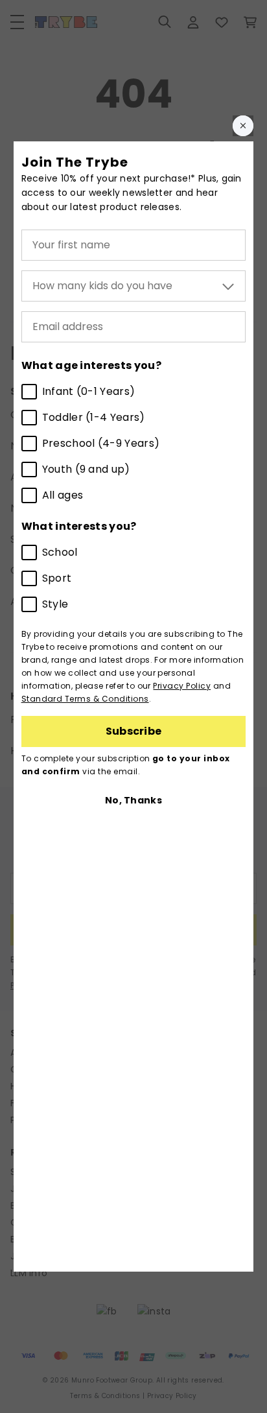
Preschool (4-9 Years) (101, 443)
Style (55, 604)
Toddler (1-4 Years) (93, 417)
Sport (57, 578)
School (60, 552)
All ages (63, 495)
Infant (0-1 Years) (88, 391)
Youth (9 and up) (86, 469)
